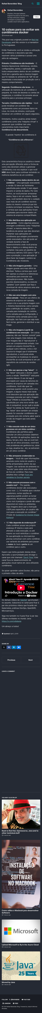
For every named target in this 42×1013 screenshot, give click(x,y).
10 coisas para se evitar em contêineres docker (20, 31)
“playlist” (23, 600)
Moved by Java (8, 982)
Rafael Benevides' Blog (12, 3)
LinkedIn (7, 1003)
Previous (11, 660)
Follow (37, 17)
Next (30, 660)
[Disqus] (21, 701)
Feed (16, 1003)
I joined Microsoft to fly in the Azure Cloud (20, 945)
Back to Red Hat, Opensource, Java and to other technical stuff (20, 832)
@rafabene (15, 999)
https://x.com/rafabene (11, 621)
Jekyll (29, 1006)
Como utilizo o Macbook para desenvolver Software (20, 911)
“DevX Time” (28, 557)
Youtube (26, 999)
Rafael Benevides (15, 10)
